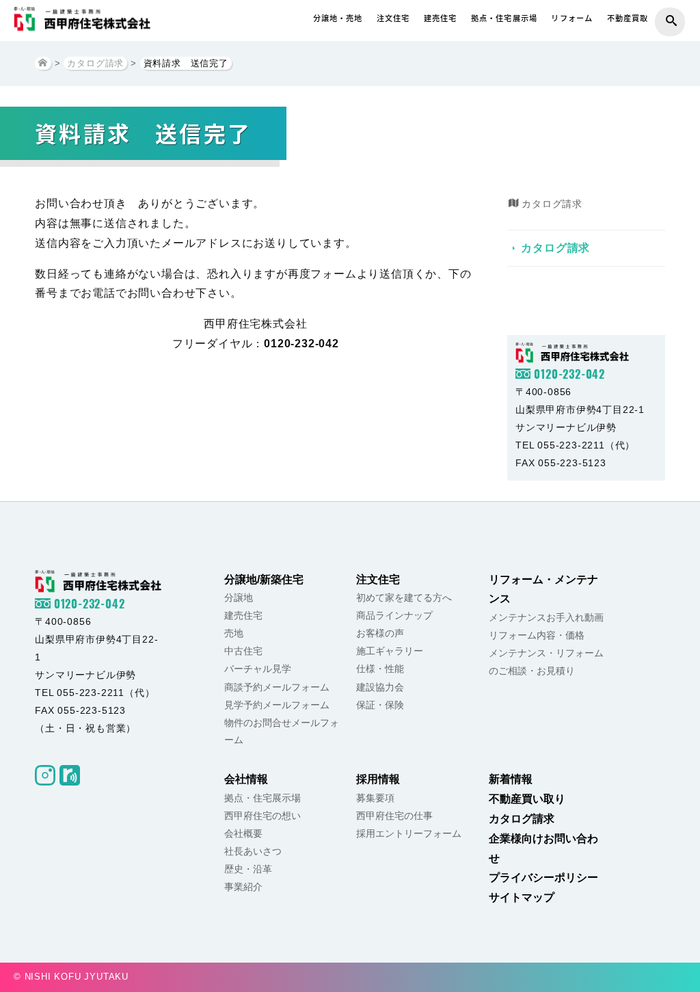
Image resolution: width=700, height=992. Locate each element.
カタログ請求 (555, 248)
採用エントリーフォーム (408, 833)
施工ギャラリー (389, 650)
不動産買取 (628, 18)
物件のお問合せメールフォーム (281, 731)
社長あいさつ (253, 851)
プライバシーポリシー (543, 877)
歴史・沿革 (248, 868)
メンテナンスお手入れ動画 (546, 617)
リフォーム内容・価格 (536, 635)
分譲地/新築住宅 (264, 579)
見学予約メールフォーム (276, 704)
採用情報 (378, 779)
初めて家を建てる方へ (404, 597)
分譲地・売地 (338, 18)
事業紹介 (243, 886)
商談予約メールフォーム (276, 687)
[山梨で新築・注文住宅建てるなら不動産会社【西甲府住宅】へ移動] (43, 63)
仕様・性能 (380, 668)
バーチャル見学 (257, 668)
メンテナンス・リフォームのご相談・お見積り (546, 661)
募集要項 (375, 797)
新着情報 (511, 779)
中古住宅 (243, 650)
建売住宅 (440, 18)
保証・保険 (380, 704)
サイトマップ (521, 897)
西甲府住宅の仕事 (394, 815)
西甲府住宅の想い (262, 815)
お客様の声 (380, 633)
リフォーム (572, 18)
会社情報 (246, 779)
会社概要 (243, 833)
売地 (233, 633)
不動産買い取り (527, 799)
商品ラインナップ (394, 615)
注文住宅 (393, 18)
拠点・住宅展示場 (504, 18)
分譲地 (238, 597)
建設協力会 (380, 687)
